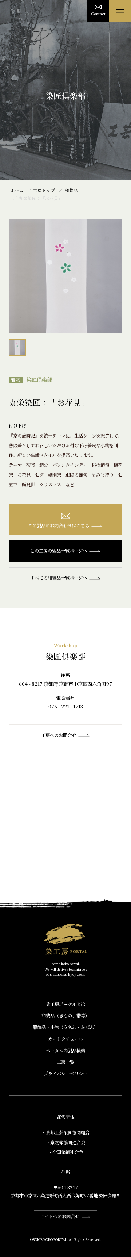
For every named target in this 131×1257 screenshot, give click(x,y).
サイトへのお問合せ (59, 1216)
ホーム (17, 190)
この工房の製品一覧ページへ (58, 550)
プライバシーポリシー (65, 1073)
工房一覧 (65, 1062)
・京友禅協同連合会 (65, 1142)
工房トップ (44, 190)
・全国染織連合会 (65, 1152)
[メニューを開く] (120, 11)
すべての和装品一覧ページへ (58, 577)
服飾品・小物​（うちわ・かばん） (65, 1027)
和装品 (71, 190)
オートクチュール (65, 1039)
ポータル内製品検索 (65, 1050)
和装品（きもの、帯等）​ (65, 1015)
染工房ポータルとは (65, 1004)
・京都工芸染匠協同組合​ (65, 1132)
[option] (65, 276)
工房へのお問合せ (58, 735)
